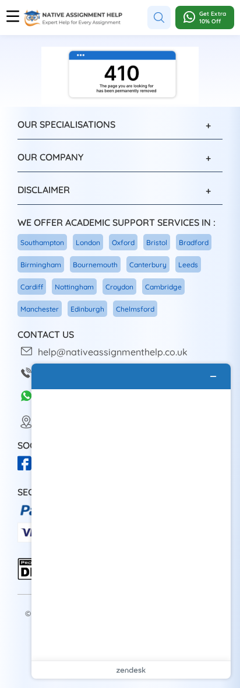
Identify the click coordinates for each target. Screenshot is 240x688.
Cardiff (31, 286)
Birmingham (40, 264)
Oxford (123, 242)
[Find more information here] (131, 521)
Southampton (42, 242)
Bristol (156, 242)
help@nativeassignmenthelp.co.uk (113, 352)
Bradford (194, 242)
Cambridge (163, 286)
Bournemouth (95, 264)
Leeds (188, 264)
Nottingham (74, 286)
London (88, 242)
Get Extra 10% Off (212, 17)
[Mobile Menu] (13, 17)
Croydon (119, 286)
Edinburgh (87, 309)
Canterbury (148, 264)
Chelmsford (135, 309)
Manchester (39, 309)
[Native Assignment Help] (72, 18)
